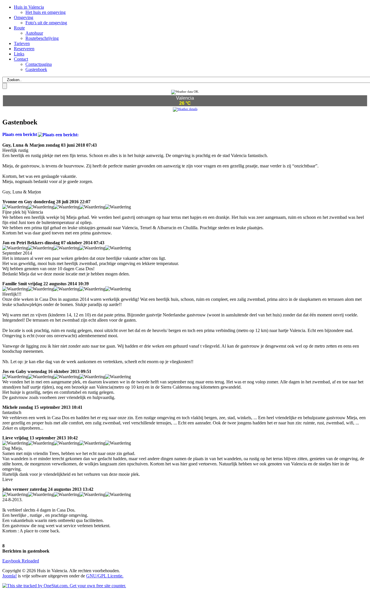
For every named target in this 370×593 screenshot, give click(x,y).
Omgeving (23, 17)
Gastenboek (36, 69)
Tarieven (22, 43)
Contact (21, 59)
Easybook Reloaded (20, 560)
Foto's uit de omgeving (46, 22)
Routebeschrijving (42, 38)
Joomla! (9, 575)
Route (19, 27)
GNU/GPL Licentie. (104, 575)
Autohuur (34, 33)
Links (19, 53)
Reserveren (24, 48)
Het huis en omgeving (45, 12)
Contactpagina (38, 64)
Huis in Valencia (29, 7)
